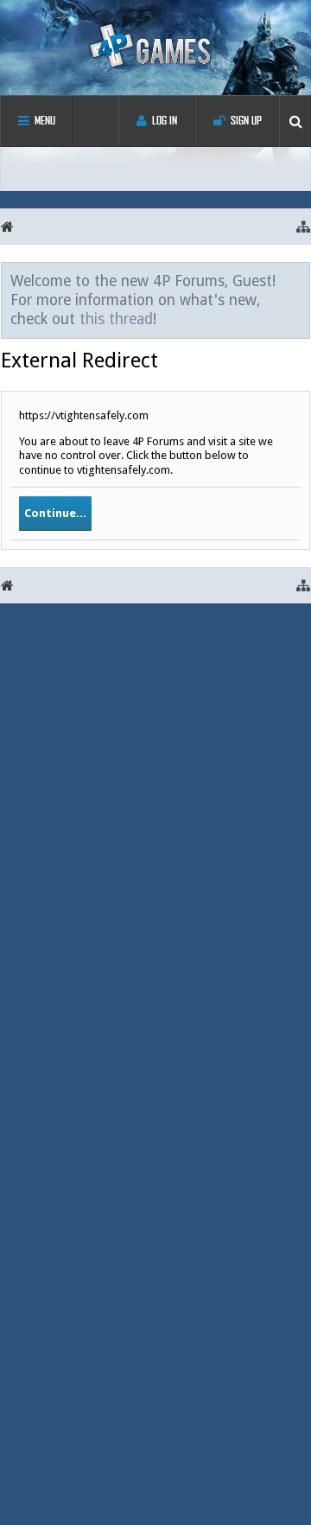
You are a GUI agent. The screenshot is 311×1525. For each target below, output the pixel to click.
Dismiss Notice (298, 280)
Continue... (55, 513)
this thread (116, 319)
